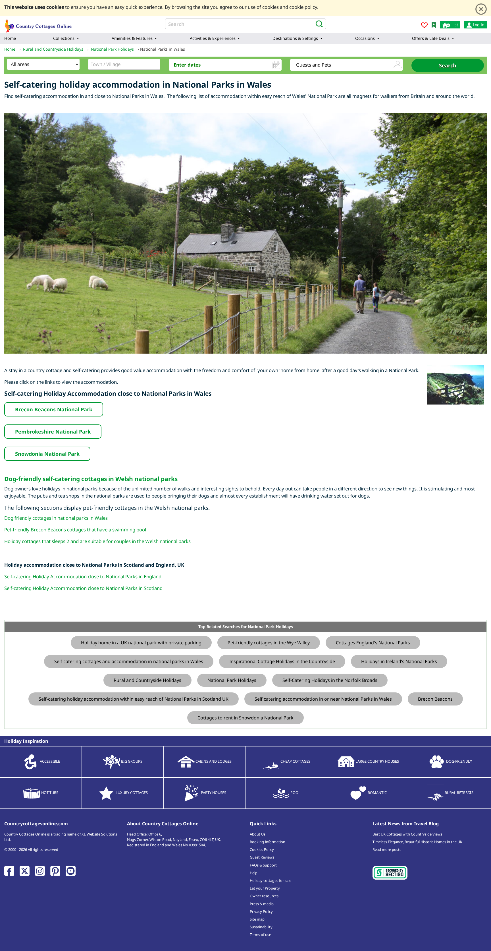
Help (253, 872)
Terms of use (260, 934)
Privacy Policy (261, 911)
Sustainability (261, 926)
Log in (478, 24)
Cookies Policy (262, 849)
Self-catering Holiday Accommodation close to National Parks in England (82, 576)
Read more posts (387, 849)
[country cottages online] (38, 24)
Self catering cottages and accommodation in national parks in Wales (128, 661)
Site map (257, 919)
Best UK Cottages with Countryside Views (407, 834)
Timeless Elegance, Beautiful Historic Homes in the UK (417, 841)
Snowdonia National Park (47, 453)
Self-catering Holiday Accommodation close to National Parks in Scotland (83, 588)
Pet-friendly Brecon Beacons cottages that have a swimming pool (75, 529)
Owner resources (264, 895)
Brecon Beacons (435, 699)
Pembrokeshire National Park (53, 431)
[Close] (481, 9)
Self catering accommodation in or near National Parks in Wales (323, 699)
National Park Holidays (231, 680)
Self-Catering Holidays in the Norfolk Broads (329, 680)
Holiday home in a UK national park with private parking (141, 642)
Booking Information (267, 841)
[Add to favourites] (424, 26)
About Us (257, 834)
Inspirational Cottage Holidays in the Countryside (282, 661)
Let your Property (265, 888)
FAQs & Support (263, 865)
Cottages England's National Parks (373, 642)
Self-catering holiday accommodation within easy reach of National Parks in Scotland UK (133, 699)
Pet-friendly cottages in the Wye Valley (269, 642)
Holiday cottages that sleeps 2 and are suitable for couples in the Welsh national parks (97, 541)
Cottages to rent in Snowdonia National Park (245, 718)
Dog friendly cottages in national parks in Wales (56, 518)
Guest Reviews (262, 857)
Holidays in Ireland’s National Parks (399, 661)
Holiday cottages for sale (270, 880)
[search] (318, 23)
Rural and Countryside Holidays (147, 680)
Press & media (262, 903)
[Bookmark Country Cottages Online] (434, 24)
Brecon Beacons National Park (53, 409)
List (454, 24)
